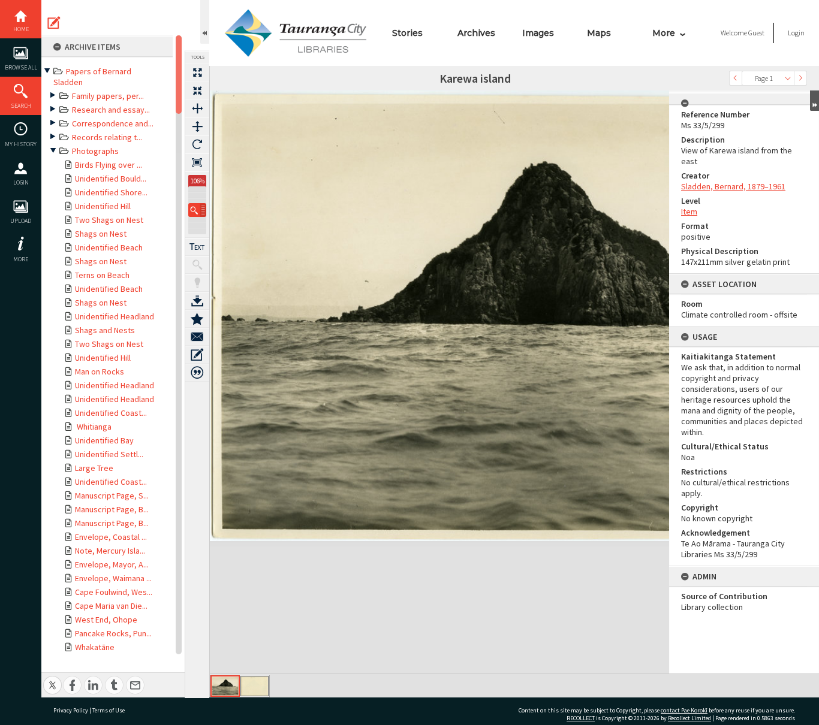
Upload (20, 221)
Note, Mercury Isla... (110, 550)
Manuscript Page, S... (112, 495)
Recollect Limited (689, 718)
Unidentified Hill (103, 206)
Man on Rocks (99, 371)
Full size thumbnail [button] (197, 72)
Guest (756, 32)
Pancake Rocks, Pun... (113, 633)
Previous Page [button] (736, 78)
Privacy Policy (70, 710)
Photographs (95, 151)
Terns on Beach (102, 275)
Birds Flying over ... (108, 164)
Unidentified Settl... (109, 454)
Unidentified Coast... (111, 412)
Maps (599, 33)
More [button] (20, 259)
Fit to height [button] (197, 126)
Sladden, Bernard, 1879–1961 (733, 186)
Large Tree (94, 468)
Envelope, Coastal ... (111, 536)
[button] (197, 210)
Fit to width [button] (197, 108)
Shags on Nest (101, 233)
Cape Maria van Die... (111, 605)
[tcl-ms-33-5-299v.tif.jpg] (254, 686)
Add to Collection (197, 319)
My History (21, 144)
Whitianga (93, 426)
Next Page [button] (800, 78)
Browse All (21, 67)
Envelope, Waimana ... (113, 578)
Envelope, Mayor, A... (112, 564)
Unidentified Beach (109, 247)
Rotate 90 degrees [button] (197, 144)
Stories (407, 33)
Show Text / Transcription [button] (197, 247)
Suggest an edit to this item (54, 22)
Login (21, 182)
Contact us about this (197, 337)
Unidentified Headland (114, 316)
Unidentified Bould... (110, 178)
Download (197, 301)
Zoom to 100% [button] (197, 162)
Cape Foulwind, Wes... (113, 592)
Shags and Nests (105, 330)
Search (21, 106)
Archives (476, 33)
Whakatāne (95, 647)
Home (21, 29)
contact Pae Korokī (684, 710)
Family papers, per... (108, 95)
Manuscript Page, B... (112, 509)
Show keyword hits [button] (197, 265)
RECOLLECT (581, 718)
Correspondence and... (112, 123)
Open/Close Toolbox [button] (204, 22)
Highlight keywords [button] (197, 283)
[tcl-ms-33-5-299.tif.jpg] (225, 686)
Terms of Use (108, 710)
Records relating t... (107, 137)
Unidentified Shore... (111, 192)
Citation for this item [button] (197, 373)
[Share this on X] (52, 678)
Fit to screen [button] (197, 90)
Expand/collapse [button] (814, 100)
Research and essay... (111, 109)
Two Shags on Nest (109, 220)
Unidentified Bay (104, 440)
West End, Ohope (106, 619)
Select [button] (788, 78)
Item (689, 211)
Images (538, 33)
